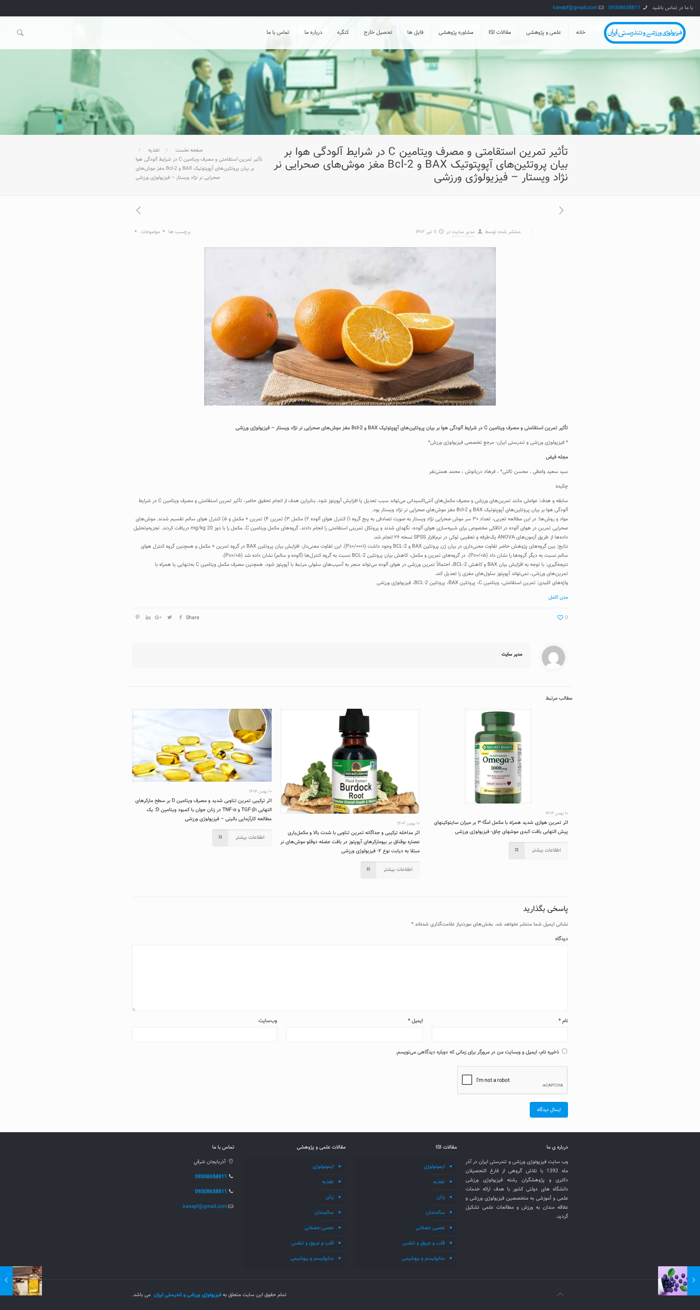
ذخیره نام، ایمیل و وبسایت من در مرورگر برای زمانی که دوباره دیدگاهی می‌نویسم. (477, 1052)
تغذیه (154, 150)
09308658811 (624, 8)
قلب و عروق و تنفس (423, 1243)
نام (563, 1021)
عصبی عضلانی (430, 1228)
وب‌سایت (267, 1021)
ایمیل (415, 1021)
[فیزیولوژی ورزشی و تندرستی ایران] (645, 32)
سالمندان (435, 1213)
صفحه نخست (189, 150)
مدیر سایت (463, 232)
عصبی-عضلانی (319, 1228)
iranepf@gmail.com (575, 8)
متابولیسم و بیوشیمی (423, 1259)
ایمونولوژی (434, 1167)
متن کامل (558, 598)
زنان (441, 1197)
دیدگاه (561, 939)
